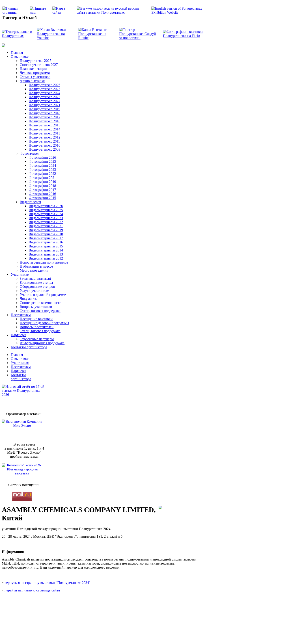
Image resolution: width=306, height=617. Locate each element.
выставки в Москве (179, 608)
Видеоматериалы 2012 (46, 258)
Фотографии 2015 (42, 198)
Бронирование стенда (36, 282)
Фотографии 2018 (42, 186)
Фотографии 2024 (42, 165)
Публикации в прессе (36, 266)
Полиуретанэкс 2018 (44, 113)
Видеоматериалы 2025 (46, 210)
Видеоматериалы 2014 (46, 250)
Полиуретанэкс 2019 (44, 109)
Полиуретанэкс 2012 (44, 137)
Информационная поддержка (42, 343)
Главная (17, 52)
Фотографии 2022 (42, 173)
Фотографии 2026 (42, 157)
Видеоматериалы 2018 (46, 234)
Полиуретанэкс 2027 (35, 61)
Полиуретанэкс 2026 (44, 85)
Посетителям (21, 315)
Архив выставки (32, 81)
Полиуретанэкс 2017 (44, 117)
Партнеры (18, 335)
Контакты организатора (29, 347)
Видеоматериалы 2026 (46, 206)
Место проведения (34, 270)
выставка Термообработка (155, 608)
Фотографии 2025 (42, 161)
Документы (28, 299)
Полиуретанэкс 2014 (44, 129)
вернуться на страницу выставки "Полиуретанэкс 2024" (47, 583)
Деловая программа (35, 73)
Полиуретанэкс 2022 (44, 101)
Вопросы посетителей (37, 327)
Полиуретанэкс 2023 (44, 97)
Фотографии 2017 (42, 190)
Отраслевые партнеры (37, 339)
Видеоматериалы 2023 (46, 218)
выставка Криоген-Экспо (130, 608)
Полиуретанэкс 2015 (44, 125)
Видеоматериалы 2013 (46, 254)
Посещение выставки (36, 319)
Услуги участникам (34, 290)
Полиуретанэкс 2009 (44, 149)
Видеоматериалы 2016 (46, 242)
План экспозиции (33, 69)
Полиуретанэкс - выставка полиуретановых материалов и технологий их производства (111, 599)
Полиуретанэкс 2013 (44, 133)
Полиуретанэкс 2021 (44, 105)
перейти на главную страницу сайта (32, 590)
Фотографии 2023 (42, 169)
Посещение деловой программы (44, 323)
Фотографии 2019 (42, 182)
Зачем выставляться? (35, 278)
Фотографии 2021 (42, 178)
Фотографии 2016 (42, 194)
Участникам (20, 274)
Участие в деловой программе (43, 295)
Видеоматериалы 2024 (46, 214)
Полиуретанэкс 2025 (44, 89)
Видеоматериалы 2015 (46, 246)
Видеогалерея (30, 202)
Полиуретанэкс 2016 (44, 121)
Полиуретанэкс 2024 (44, 93)
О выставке (19, 56)
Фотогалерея (29, 153)
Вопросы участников (36, 307)
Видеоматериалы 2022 (46, 222)
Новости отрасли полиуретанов (44, 262)
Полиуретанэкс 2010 (44, 145)
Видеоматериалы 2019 (46, 230)
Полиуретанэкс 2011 (44, 141)
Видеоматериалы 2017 (46, 238)
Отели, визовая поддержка (40, 311)
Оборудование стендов (37, 286)
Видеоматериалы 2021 (46, 226)
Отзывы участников (35, 77)
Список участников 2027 (39, 65)
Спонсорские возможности (40, 303)
